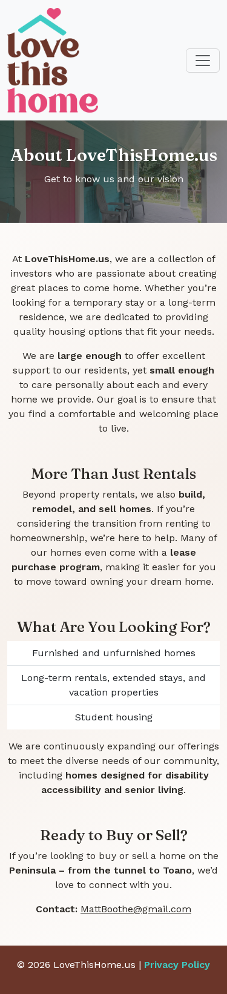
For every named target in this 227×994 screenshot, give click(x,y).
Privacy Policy (177, 964)
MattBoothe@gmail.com (136, 909)
